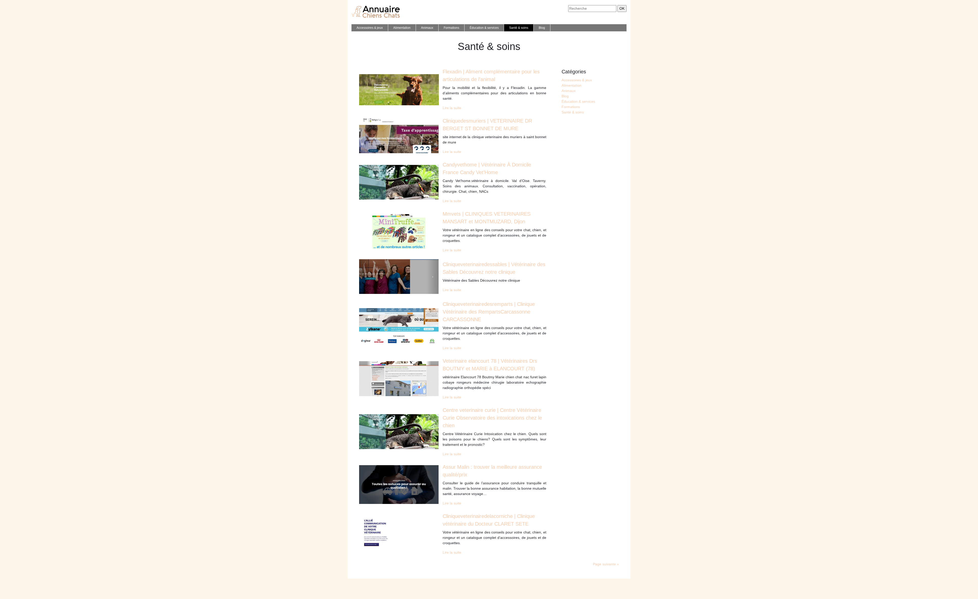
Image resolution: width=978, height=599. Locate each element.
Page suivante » (606, 564)
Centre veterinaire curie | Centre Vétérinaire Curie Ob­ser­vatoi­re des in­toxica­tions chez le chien (492, 417)
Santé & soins (518, 28)
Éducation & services (484, 28)
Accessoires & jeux (370, 28)
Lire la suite (452, 108)
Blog (542, 28)
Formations (451, 28)
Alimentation (402, 28)
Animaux (427, 28)
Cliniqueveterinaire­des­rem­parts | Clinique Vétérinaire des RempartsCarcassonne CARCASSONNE (489, 311)
